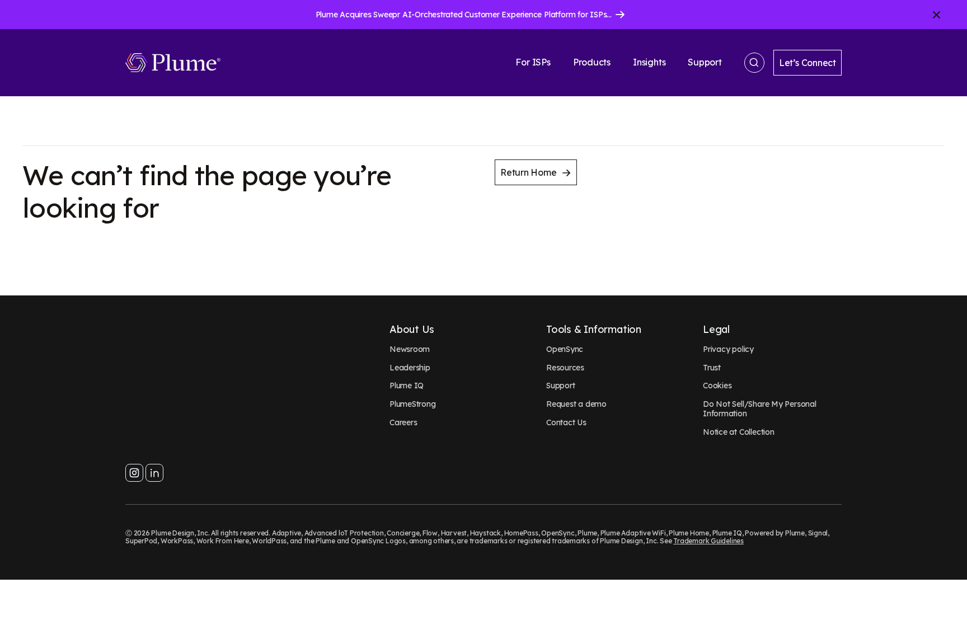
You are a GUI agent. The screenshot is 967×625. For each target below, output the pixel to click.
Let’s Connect (807, 62)
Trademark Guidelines (708, 541)
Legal (716, 329)
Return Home (528, 172)
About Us (411, 329)
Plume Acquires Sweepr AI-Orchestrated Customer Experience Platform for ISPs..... (465, 15)
